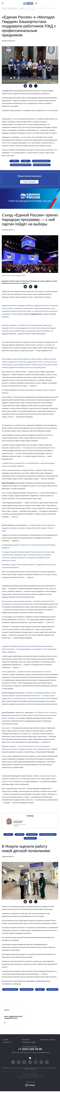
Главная (4, 8)
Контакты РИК (7, 1042)
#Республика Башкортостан (41, 161)
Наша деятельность (13, 8)
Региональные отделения (48, 1039)
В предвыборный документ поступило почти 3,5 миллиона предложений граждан (28, 545)
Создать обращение (29, 182)
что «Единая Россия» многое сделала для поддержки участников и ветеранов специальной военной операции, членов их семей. (28, 528)
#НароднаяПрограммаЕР (48, 834)
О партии (5, 1039)
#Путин (8, 834)
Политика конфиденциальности (30, 1074)
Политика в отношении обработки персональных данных (30, 1075)
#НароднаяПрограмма (10, 989)
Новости (22, 8)
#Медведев (20, 834)
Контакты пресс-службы (28, 1042)
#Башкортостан (52, 989)
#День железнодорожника (42, 164)
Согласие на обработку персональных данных (30, 1077)
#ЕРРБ (14, 161)
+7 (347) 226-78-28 (30, 1049)
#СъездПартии (32, 834)
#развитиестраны (30, 838)
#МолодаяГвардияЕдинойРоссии (21, 164)
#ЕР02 (25, 161)
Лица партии (25, 1039)
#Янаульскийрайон (26, 989)
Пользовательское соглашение (30, 1073)
